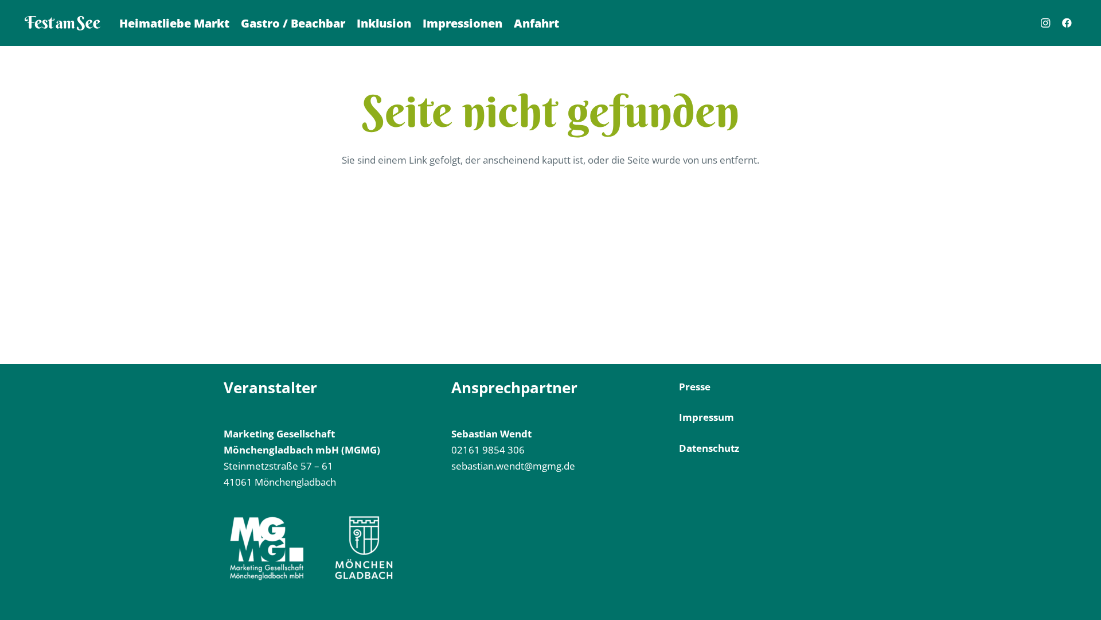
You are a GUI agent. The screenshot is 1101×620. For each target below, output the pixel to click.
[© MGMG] (62, 23)
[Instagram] (1045, 23)
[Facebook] (1067, 23)
